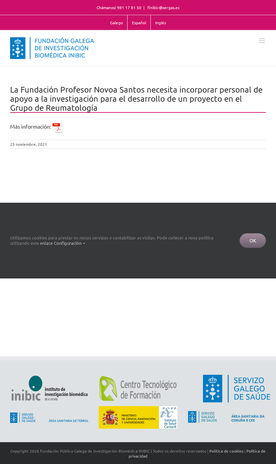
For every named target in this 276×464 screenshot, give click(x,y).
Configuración (68, 243)
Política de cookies (226, 451)
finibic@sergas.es (162, 7)
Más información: (31, 126)
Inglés (160, 22)
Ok (252, 240)
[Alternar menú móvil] (262, 40)
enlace (46, 243)
